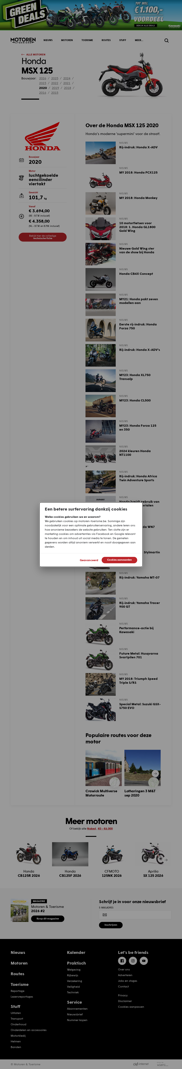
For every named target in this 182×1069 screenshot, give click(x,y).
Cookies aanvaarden (119, 559)
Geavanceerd (89, 560)
